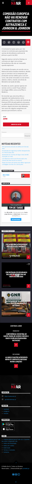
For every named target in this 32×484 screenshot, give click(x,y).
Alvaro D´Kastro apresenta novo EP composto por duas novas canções (16, 359)
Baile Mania (6, 175)
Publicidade (6, 448)
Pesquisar (4, 132)
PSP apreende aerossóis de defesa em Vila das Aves (16, 245)
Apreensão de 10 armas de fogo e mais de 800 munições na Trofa (16, 303)
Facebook (6, 409)
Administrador (6, 256)
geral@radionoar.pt (10, 399)
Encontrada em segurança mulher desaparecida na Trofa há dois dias (16, 274)
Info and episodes (16, 219)
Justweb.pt (26, 468)
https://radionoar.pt (10, 396)
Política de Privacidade (9, 443)
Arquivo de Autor (16, 124)
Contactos (6, 452)
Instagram (6, 411)
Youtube (5, 413)
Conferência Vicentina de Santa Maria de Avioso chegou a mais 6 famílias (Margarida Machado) (16, 337)
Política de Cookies (8, 445)
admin (5, 119)
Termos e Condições (9, 450)
